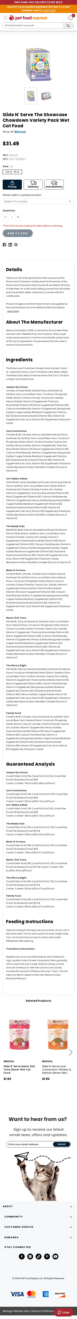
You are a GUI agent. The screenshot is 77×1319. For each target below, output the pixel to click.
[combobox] (36, 201)
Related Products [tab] (38, 1001)
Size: (8, 166)
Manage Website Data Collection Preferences (30, 1311)
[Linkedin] (10, 245)
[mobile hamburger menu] (5, 18)
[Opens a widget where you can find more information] (63, 1312)
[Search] (68, 26)
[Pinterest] (16, 245)
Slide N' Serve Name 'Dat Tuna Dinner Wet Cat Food (19, 1070)
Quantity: (9, 210)
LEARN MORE (49, 10)
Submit (61, 1144)
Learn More (13, 311)
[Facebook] (4, 245)
